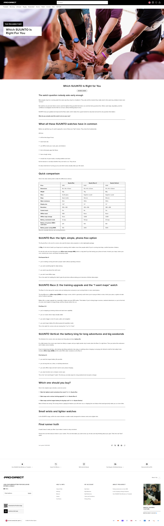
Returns (58, 494)
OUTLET (58, 7)
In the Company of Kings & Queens (121, 491)
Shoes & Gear (82, 91)
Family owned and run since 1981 (120, 489)
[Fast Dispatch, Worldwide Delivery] (115, 465)
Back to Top (154, 477)
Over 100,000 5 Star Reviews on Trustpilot (122, 494)
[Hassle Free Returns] (56, 465)
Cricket (48, 7)
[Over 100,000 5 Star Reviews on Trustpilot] (22, 465)
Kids (53, 7)
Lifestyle (18, 7)
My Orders (87, 489)
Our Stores (58, 499)
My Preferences (88, 494)
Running (12, 7)
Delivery (58, 491)
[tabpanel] (17, 493)
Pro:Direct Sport (32, 520)
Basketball (31, 7)
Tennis (38, 7)
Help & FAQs (59, 489)
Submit (29, 493)
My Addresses (88, 491)
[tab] (5, 489)
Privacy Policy (88, 499)
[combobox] (82, 2)
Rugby (25, 7)
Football (5, 7)
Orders (58, 496)
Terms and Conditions (90, 496)
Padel (43, 7)
